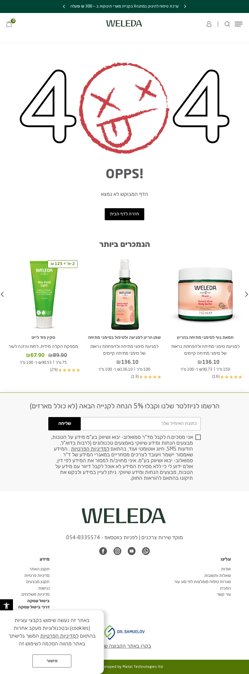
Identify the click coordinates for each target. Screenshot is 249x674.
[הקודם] (185, 6)
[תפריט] (239, 24)
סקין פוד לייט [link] (43, 338)
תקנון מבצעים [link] (38, 582)
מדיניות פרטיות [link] (37, 576)
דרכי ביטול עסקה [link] (34, 607)
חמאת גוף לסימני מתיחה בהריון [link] (205, 338)
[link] (6, 605)
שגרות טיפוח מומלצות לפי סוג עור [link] (202, 582)
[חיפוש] (227, 24)
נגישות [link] (44, 588)
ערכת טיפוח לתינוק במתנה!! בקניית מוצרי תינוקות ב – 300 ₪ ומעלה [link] (124, 6)
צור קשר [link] (224, 594)
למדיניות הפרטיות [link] (90, 449)
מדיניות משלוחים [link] (35, 594)
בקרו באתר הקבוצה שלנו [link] (124, 646)
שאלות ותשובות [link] (217, 576)
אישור (52, 661)
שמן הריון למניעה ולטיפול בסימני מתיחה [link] (124, 338)
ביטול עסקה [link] (38, 601)
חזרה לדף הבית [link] (124, 214)
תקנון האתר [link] (39, 569)
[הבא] (64, 6)
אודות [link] (226, 569)
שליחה (64, 423)
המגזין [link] (225, 588)
